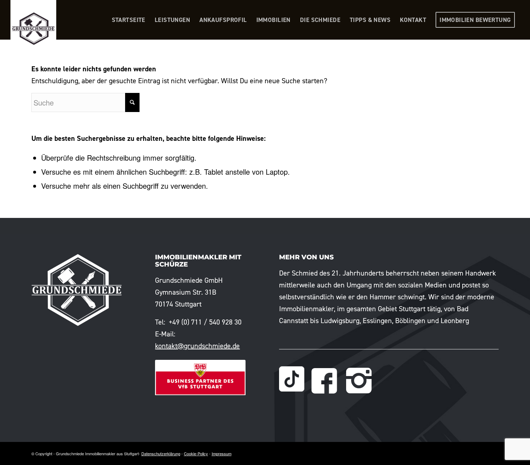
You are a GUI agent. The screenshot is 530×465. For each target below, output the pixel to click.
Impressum (221, 453)
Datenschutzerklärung (160, 453)
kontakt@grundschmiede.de (197, 345)
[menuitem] (128, 20)
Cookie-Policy (196, 453)
